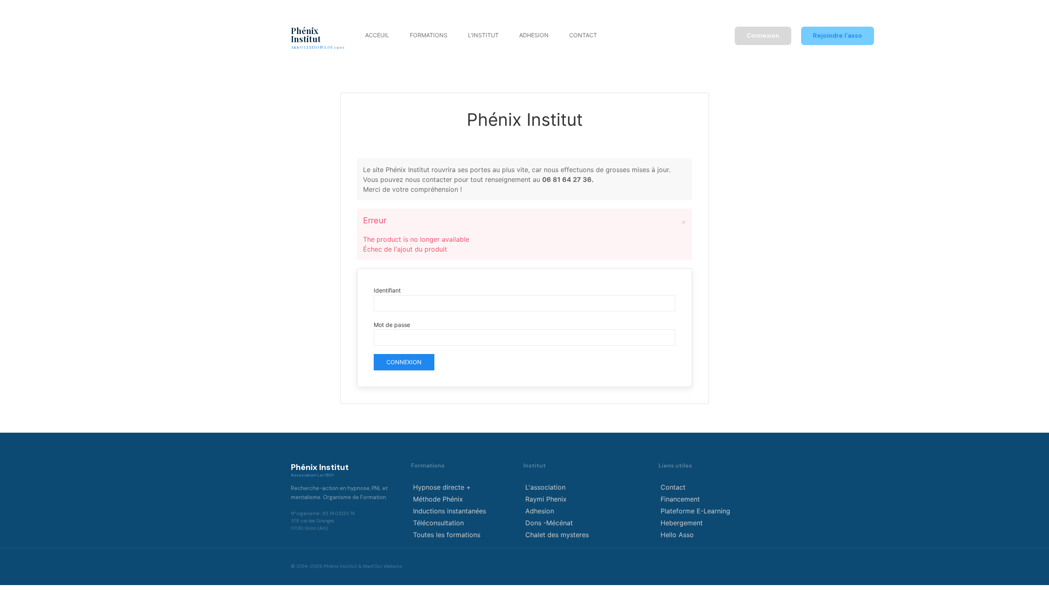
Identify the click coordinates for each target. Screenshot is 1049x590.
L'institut (483, 35)
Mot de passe (392, 324)
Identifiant (387, 290)
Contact (583, 35)
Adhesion (534, 35)
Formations (428, 35)
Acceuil (377, 35)
